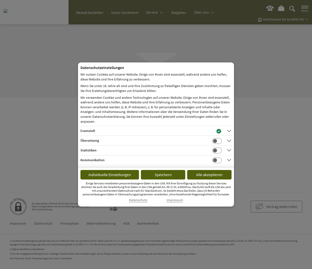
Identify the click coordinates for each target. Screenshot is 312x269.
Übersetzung (89, 140)
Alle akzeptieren (209, 174)
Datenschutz (138, 200)
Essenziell (87, 131)
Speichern (163, 174)
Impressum (174, 200)
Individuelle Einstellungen (109, 174)
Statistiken (88, 150)
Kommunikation (92, 160)
